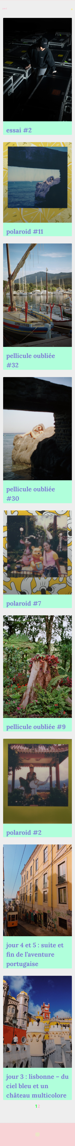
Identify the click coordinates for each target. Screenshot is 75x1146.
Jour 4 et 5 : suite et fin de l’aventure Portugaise (35, 954)
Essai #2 (19, 130)
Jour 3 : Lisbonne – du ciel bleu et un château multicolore (37, 1086)
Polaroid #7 (23, 603)
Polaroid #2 (23, 832)
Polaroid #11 (24, 231)
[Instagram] (37, 1134)
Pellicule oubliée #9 (36, 727)
